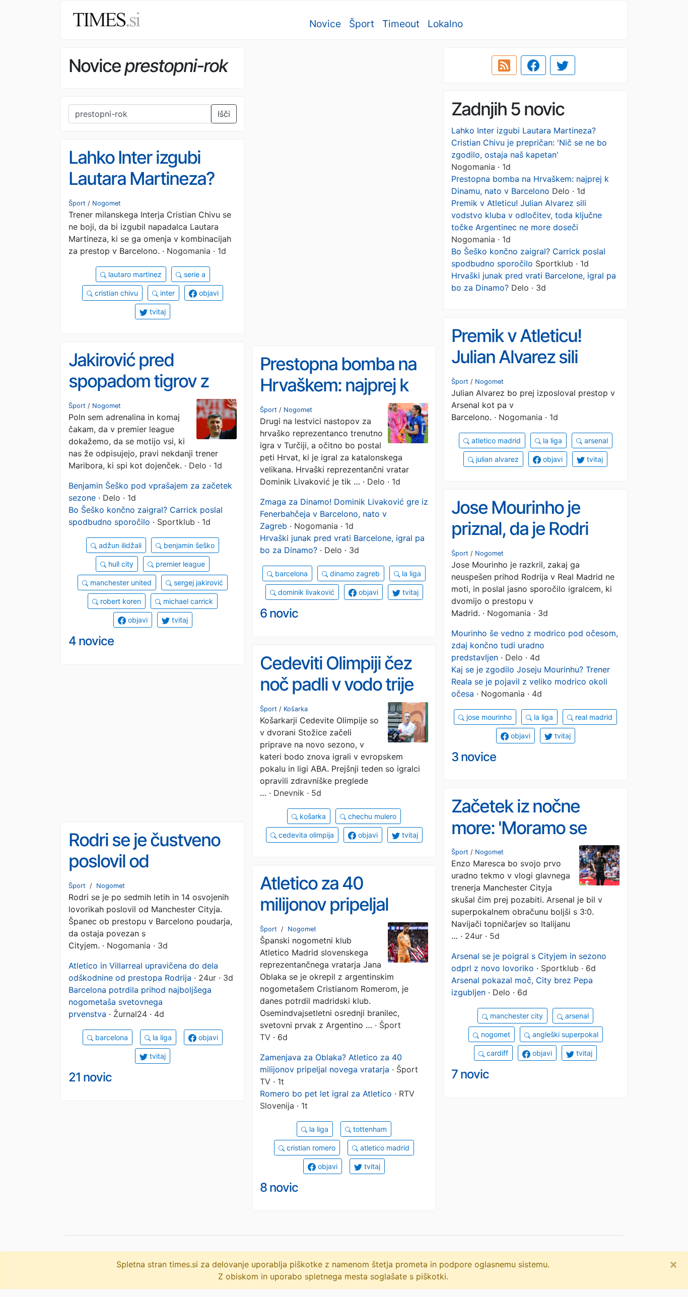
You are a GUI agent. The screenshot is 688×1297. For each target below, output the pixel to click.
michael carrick (187, 601)
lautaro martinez (134, 274)
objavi (208, 293)
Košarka (296, 709)
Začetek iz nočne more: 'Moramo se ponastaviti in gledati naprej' (528, 838)
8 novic (279, 1187)
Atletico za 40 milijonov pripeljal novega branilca (324, 904)
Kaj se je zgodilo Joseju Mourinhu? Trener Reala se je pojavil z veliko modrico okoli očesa (530, 681)
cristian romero (310, 1147)
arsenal (595, 440)
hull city (119, 564)
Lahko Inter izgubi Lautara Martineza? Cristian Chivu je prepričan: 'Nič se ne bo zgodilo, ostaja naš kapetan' (529, 142)
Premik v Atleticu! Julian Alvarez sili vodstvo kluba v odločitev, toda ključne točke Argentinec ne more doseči (526, 215)
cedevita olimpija (305, 835)
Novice (325, 24)
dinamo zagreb (354, 573)
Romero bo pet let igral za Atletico (326, 1093)
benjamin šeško (188, 545)
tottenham (369, 1129)
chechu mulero (371, 816)
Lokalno (445, 24)
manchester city (515, 1015)
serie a (193, 274)
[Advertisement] (344, 118)
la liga (551, 440)
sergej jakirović (197, 582)
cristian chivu (115, 293)
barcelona (290, 573)
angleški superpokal (564, 1034)
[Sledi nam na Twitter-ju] (562, 65)
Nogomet (106, 203)
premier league (179, 564)
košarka (312, 816)
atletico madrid (495, 440)
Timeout (401, 24)
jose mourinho (488, 717)
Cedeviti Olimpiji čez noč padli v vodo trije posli (337, 684)
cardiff (496, 1053)
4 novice (91, 641)
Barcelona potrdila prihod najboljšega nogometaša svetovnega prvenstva (140, 1002)
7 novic (470, 1074)
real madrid (592, 717)
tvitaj (157, 311)
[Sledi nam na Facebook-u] (533, 65)
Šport (361, 24)
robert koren (119, 601)
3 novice (473, 756)
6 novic (279, 613)
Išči (224, 114)
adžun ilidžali (119, 545)
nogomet (494, 1034)
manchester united (120, 582)
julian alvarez (496, 459)
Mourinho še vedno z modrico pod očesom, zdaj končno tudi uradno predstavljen (534, 645)
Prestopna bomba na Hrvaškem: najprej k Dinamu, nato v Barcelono (338, 396)
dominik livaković (305, 592)
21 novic (90, 1077)
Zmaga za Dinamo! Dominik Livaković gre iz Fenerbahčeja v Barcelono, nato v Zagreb (344, 514)
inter (166, 293)
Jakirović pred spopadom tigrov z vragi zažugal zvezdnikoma (138, 392)
